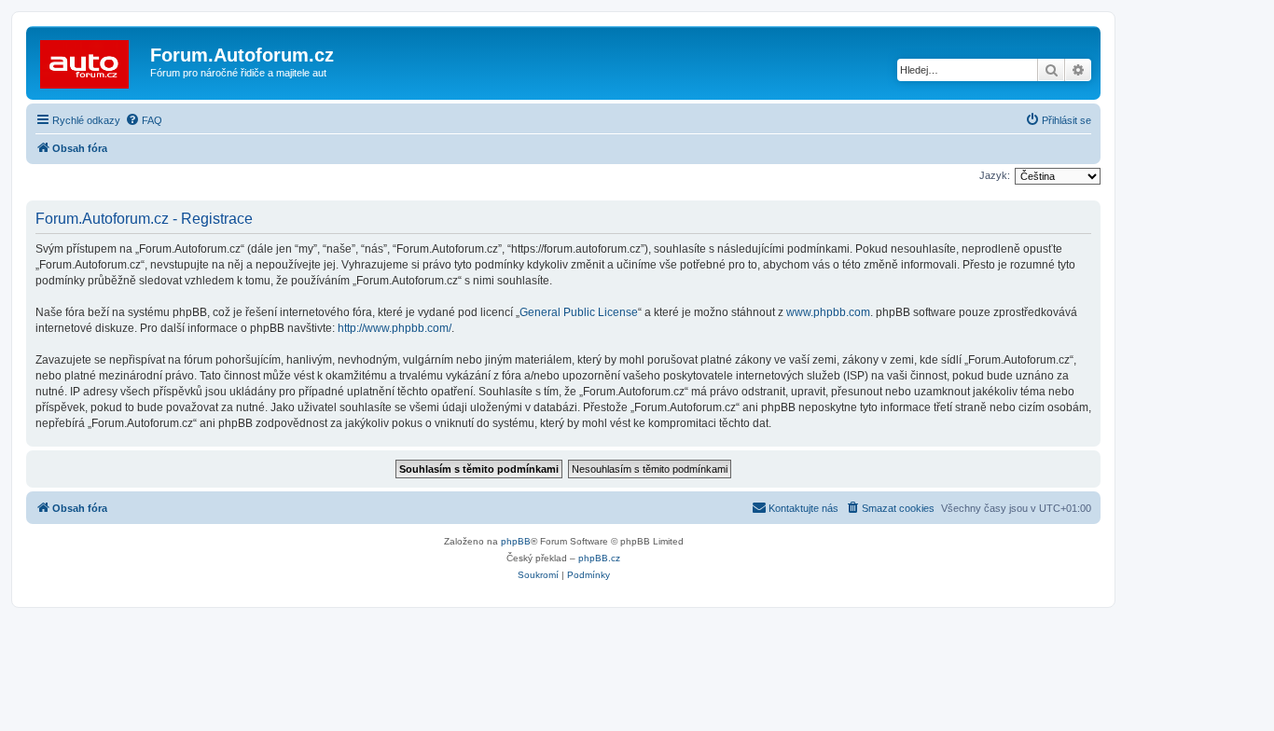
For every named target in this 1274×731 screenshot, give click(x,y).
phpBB (516, 541)
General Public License (578, 312)
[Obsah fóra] (90, 60)
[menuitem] (143, 120)
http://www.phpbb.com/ (394, 328)
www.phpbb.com (828, 312)
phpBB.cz (599, 558)
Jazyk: (994, 175)
